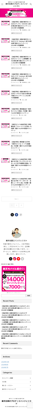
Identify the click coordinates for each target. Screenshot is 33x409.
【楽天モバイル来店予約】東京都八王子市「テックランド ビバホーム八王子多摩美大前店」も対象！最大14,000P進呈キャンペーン (21, 163)
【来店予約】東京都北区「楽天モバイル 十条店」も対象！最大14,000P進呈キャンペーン (21, 111)
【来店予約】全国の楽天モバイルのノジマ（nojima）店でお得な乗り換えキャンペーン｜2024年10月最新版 (21, 77)
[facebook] (16, 214)
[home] (22, 258)
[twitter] (12, 214)
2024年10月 (5, 362)
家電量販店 (24, 30)
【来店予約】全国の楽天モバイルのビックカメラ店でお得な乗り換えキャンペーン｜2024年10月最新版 (21, 95)
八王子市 (23, 132)
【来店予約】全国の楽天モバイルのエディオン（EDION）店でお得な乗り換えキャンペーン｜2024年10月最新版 (21, 25)
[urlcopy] (20, 214)
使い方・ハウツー (7, 385)
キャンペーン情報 (7, 378)
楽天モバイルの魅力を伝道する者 (16, 398)
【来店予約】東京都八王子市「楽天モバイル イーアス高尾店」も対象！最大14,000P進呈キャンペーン (21, 145)
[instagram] (14, 258)
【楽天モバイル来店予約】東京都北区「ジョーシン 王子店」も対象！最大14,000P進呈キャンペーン (21, 127)
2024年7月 (4, 367)
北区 (23, 100)
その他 (4, 382)
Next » (17, 199)
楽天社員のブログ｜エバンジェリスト (17, 5)
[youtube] (18, 258)
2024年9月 (4, 365)
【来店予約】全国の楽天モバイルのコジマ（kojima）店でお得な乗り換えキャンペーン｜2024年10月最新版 (21, 42)
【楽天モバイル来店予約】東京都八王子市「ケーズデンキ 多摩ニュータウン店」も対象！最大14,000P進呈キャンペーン (21, 182)
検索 (28, 296)
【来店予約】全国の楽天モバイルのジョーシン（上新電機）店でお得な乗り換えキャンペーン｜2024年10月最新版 (21, 60)
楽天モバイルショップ (9, 389)
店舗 (29, 30)
